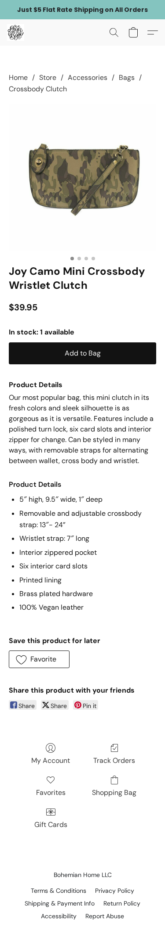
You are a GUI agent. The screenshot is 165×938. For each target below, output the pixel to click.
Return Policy (121, 903)
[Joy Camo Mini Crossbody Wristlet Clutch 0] (82, 177)
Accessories (87, 77)
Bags (127, 77)
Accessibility (59, 916)
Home (18, 77)
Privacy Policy (114, 891)
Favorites (51, 792)
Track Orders (114, 760)
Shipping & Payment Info (60, 903)
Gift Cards (50, 824)
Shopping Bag (114, 792)
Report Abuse (104, 916)
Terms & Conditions (58, 891)
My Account (50, 760)
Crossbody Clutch (38, 88)
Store (47, 77)
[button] (16, 32)
